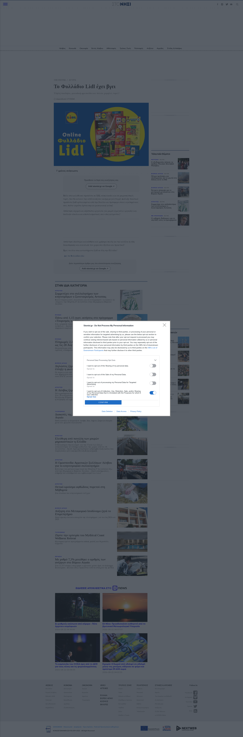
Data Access (121, 411)
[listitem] (121, 360)
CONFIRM (103, 402)
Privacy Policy (135, 411)
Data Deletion (107, 411)
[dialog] (121, 368)
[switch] (153, 365)
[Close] (165, 325)
